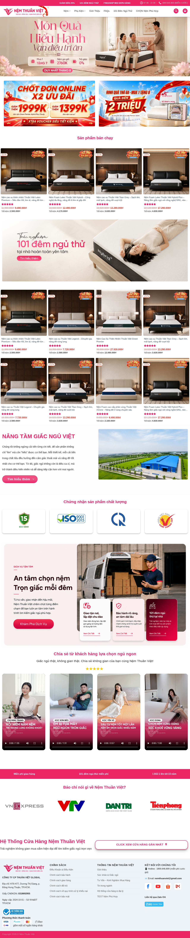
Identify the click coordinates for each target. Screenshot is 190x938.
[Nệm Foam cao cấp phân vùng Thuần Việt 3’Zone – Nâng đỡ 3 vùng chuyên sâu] (119, 381)
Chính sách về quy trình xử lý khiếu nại (69, 778)
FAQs (107, 11)
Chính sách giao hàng (60, 767)
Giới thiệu (102, 756)
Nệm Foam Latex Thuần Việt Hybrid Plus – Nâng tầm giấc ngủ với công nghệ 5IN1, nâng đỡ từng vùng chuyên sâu (165, 198)
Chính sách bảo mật (59, 783)
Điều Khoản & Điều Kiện (61, 756)
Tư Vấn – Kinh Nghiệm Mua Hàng (113, 767)
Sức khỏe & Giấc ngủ (107, 761)
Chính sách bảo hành (60, 761)
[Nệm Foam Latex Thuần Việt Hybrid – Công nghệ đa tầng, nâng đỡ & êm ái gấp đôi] (71, 171)
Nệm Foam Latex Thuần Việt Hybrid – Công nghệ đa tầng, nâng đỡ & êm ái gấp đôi (69, 198)
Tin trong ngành (104, 772)
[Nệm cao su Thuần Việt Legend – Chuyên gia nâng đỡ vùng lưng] (71, 313)
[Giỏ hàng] (185, 10)
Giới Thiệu (94, 11)
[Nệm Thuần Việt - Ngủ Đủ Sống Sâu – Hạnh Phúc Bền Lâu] (30, 11)
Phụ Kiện (78, 11)
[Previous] (7, 46)
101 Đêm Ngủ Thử (123, 11)
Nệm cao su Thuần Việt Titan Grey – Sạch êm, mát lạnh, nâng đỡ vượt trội (118, 198)
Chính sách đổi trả (58, 772)
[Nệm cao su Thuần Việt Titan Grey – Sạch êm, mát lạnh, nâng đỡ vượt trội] (119, 171)
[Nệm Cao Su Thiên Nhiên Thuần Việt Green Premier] (119, 313)
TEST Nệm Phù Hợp (107, 783)
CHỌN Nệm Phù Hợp (147, 11)
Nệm (66, 11)
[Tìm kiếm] (176, 10)
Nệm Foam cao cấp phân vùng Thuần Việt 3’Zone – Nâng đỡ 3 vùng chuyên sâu (116, 408)
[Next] (182, 46)
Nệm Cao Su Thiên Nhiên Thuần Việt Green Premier (117, 340)
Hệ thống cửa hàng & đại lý (110, 778)
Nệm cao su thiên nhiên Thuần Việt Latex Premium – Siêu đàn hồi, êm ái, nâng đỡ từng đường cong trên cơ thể (22, 198)
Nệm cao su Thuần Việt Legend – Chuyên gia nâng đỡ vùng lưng (70, 340)
